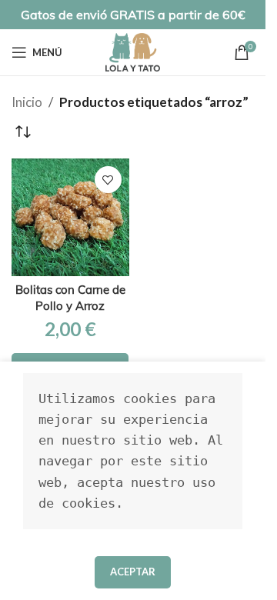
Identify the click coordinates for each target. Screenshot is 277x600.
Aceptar (132, 571)
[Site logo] (132, 50)
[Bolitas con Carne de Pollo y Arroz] (70, 217)
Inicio (27, 102)
